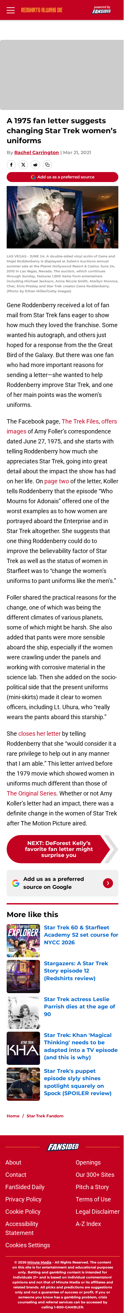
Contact (15, 1174)
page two (56, 481)
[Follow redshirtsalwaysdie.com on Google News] (108, 883)
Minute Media (39, 1262)
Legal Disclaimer (98, 1211)
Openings (88, 1162)
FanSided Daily (25, 1186)
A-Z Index (88, 1223)
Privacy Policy (23, 1199)
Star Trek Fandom (45, 1115)
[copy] (47, 164)
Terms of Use (93, 1199)
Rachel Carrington (36, 152)
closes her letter (39, 733)
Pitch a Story (92, 1186)
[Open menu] (11, 10)
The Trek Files (80, 421)
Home (13, 1115)
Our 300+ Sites (95, 1174)
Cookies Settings (27, 1245)
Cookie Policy (23, 1211)
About (13, 1162)
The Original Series (31, 793)
